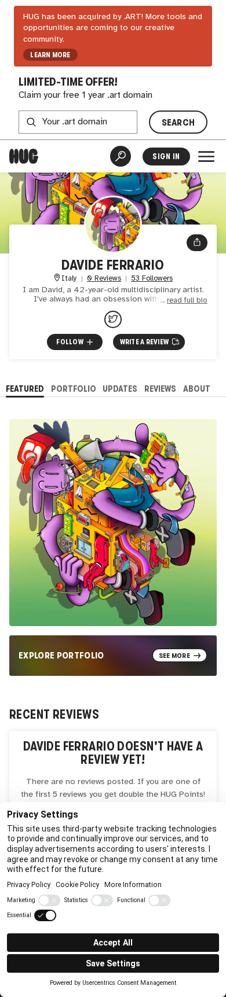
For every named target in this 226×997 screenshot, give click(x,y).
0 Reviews (104, 278)
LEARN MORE (50, 55)
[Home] (23, 156)
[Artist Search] (120, 156)
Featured (25, 388)
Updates (120, 388)
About (196, 388)
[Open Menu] (206, 156)
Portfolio (73, 388)
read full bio (187, 300)
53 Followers (152, 278)
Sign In (166, 156)
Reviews (160, 388)
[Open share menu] (197, 243)
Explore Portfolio (61, 655)
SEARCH (178, 122)
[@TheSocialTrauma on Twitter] (113, 319)
